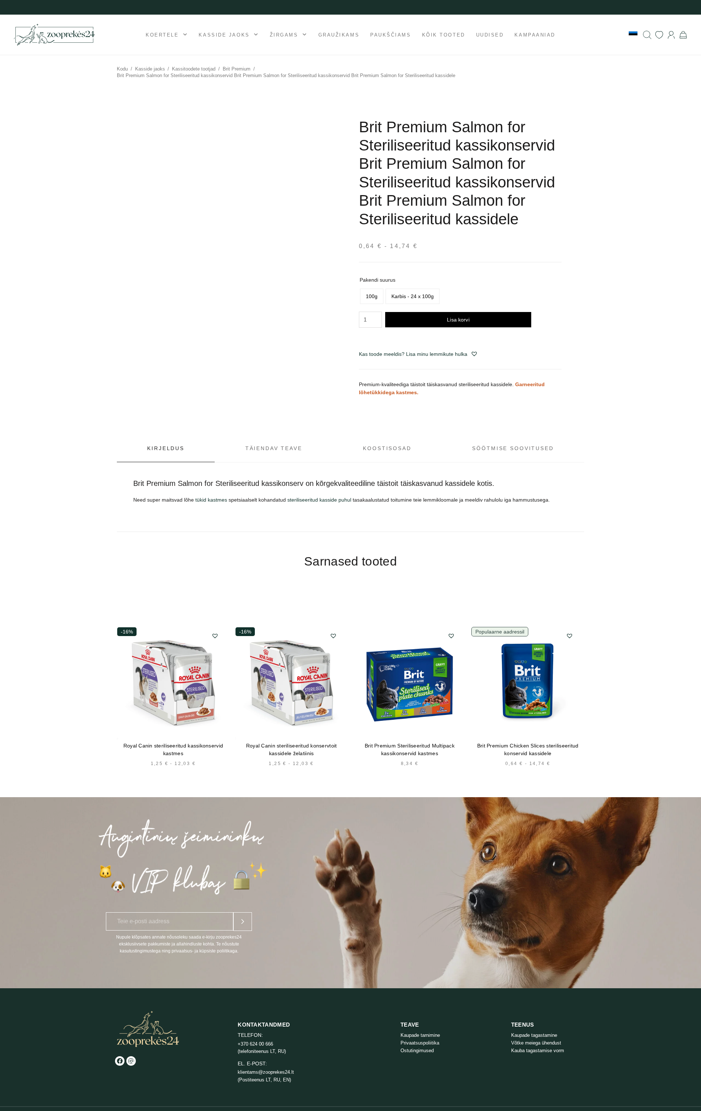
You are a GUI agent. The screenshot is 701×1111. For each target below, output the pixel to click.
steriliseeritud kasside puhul (319, 500)
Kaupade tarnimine (420, 1035)
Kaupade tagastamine (534, 1035)
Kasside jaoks (150, 69)
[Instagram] (131, 1061)
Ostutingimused (417, 1050)
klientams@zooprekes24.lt (266, 1072)
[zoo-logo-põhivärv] (54, 35)
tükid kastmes (211, 500)
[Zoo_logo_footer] (148, 1029)
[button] (474, 353)
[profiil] (671, 35)
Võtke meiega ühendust (536, 1043)
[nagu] (659, 35)
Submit (242, 921)
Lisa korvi (458, 320)
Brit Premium (236, 69)
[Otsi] (647, 35)
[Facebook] (120, 1061)
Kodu (122, 69)
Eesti (633, 34)
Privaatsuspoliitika (420, 1043)
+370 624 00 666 (255, 1044)
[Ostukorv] (683, 35)
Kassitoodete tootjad (193, 69)
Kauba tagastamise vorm (537, 1050)
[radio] (371, 296)
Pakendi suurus (377, 280)
